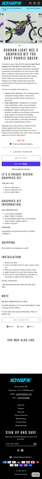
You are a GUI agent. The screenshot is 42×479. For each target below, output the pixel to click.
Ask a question (21, 320)
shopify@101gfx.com (24, 394)
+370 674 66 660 (24, 398)
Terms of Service (21, 415)
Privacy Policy (21, 422)
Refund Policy (21, 419)
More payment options (21, 169)
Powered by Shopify (21, 474)
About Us (21, 405)
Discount (21, 412)
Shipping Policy (21, 425)
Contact (21, 408)
